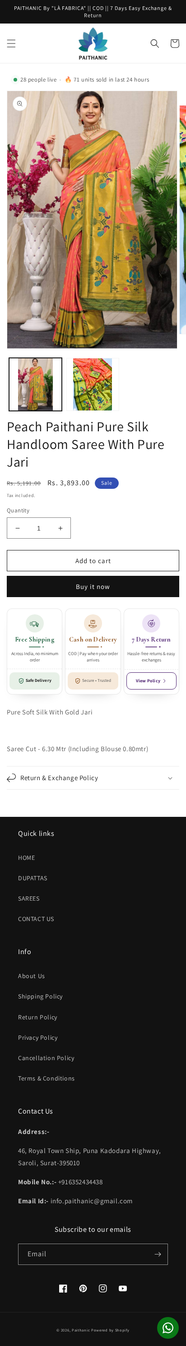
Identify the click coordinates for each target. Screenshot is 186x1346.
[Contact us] (168, 1328)
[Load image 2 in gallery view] (92, 384)
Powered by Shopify (110, 1329)
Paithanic (81, 1329)
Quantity (18, 510)
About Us (31, 976)
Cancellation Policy (46, 1058)
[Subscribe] (157, 1254)
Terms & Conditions (46, 1078)
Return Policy (37, 1017)
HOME (26, 858)
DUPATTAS (32, 878)
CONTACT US (36, 919)
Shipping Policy (40, 996)
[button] (11, 43)
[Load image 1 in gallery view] (35, 384)
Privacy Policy (37, 1037)
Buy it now (93, 586)
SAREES (29, 898)
